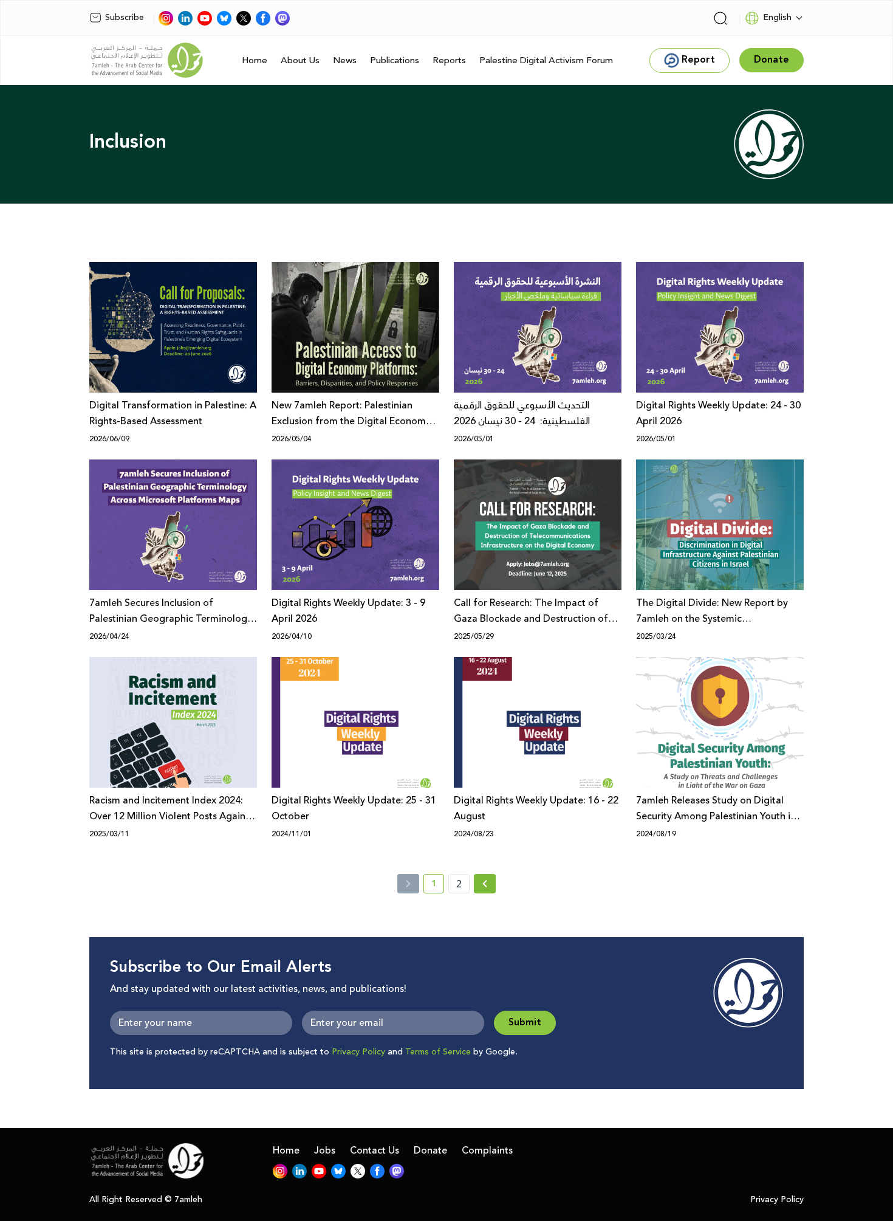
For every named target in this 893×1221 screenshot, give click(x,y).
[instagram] (166, 18)
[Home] (147, 60)
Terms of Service (438, 1052)
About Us (300, 60)
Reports (449, 60)
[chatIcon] (282, 18)
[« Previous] (408, 883)
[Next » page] (485, 883)
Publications (394, 60)
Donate (430, 1150)
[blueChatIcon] (224, 18)
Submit (524, 1022)
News (345, 60)
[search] (720, 18)
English (777, 17)
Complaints (487, 1150)
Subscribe (124, 17)
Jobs (324, 1150)
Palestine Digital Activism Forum (546, 60)
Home (254, 60)
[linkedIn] (185, 18)
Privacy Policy (358, 1052)
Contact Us (374, 1150)
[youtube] (204, 18)
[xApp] (243, 18)
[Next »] (485, 883)
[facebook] (263, 18)
